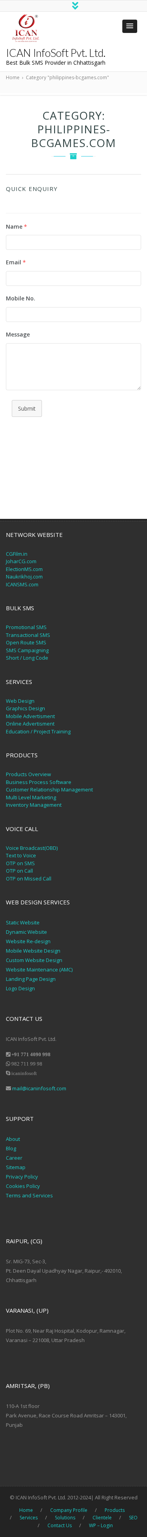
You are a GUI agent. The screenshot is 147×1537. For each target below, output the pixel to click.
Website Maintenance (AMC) (39, 969)
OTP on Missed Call (28, 878)
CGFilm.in (16, 553)
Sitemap (15, 1167)
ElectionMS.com (24, 569)
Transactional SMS (28, 634)
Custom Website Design (34, 960)
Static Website (23, 922)
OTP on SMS (20, 863)
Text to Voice (21, 855)
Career (14, 1157)
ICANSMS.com (22, 584)
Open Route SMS (26, 642)
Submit (27, 408)
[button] (129, 26)
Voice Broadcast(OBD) (32, 847)
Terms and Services (29, 1195)
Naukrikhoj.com (24, 576)
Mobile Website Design (33, 950)
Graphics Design (25, 708)
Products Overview (28, 774)
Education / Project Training (38, 731)
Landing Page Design (31, 978)
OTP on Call (19, 870)
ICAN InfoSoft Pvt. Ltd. (55, 52)
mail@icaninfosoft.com (39, 1088)
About (13, 1138)
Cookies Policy (23, 1186)
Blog (11, 1148)
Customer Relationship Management (49, 789)
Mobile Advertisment (30, 716)
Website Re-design (28, 941)
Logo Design (20, 988)
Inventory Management (34, 804)
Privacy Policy (22, 1176)
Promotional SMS (26, 627)
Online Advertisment (30, 723)
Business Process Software (38, 782)
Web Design (20, 700)
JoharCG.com (21, 561)
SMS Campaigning (27, 650)
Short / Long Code (27, 657)
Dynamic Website (26, 931)
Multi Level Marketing (31, 797)
